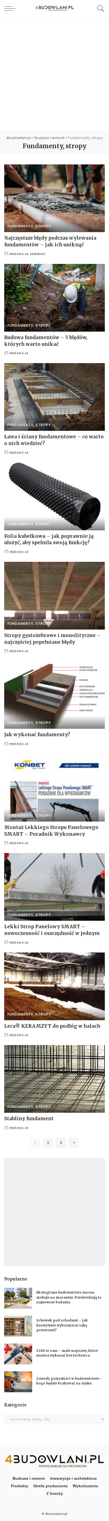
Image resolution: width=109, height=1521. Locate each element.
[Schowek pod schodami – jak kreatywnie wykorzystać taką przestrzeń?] (18, 1326)
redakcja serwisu (28, 254)
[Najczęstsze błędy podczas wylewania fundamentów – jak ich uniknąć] (54, 198)
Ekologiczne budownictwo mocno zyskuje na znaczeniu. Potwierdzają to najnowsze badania (68, 1297)
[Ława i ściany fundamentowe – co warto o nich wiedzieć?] (54, 397)
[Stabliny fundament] (54, 1079)
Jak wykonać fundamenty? (37, 735)
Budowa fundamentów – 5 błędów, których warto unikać (45, 340)
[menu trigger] (11, 8)
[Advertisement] (54, 74)
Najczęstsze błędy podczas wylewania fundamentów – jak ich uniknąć (50, 241)
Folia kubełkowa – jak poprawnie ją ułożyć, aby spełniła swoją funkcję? (49, 539)
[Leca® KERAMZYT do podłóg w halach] (54, 986)
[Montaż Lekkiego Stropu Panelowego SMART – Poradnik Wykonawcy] (54, 788)
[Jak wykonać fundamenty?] (54, 695)
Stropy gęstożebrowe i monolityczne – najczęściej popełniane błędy (52, 638)
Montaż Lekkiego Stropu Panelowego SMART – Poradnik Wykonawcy (51, 830)
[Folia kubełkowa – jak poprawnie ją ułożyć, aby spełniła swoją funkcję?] (54, 496)
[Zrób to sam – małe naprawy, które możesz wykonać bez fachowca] (18, 1353)
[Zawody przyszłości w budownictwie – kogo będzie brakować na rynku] (18, 1381)
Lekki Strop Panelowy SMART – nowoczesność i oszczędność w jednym (52, 930)
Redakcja (19, 353)
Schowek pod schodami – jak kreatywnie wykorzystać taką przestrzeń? (62, 1325)
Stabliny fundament (29, 1119)
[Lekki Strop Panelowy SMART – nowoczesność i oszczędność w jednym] (54, 887)
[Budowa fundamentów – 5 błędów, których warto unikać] (54, 298)
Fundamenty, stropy (29, 226)
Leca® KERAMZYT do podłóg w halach (52, 1026)
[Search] (99, 8)
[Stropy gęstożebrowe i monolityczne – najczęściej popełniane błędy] (54, 596)
